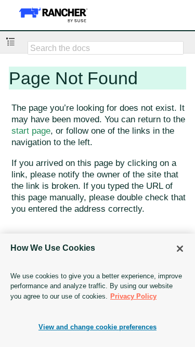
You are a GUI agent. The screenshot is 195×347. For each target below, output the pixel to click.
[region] (97, 290)
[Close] (179, 248)
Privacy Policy (133, 296)
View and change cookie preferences (97, 327)
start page (30, 131)
